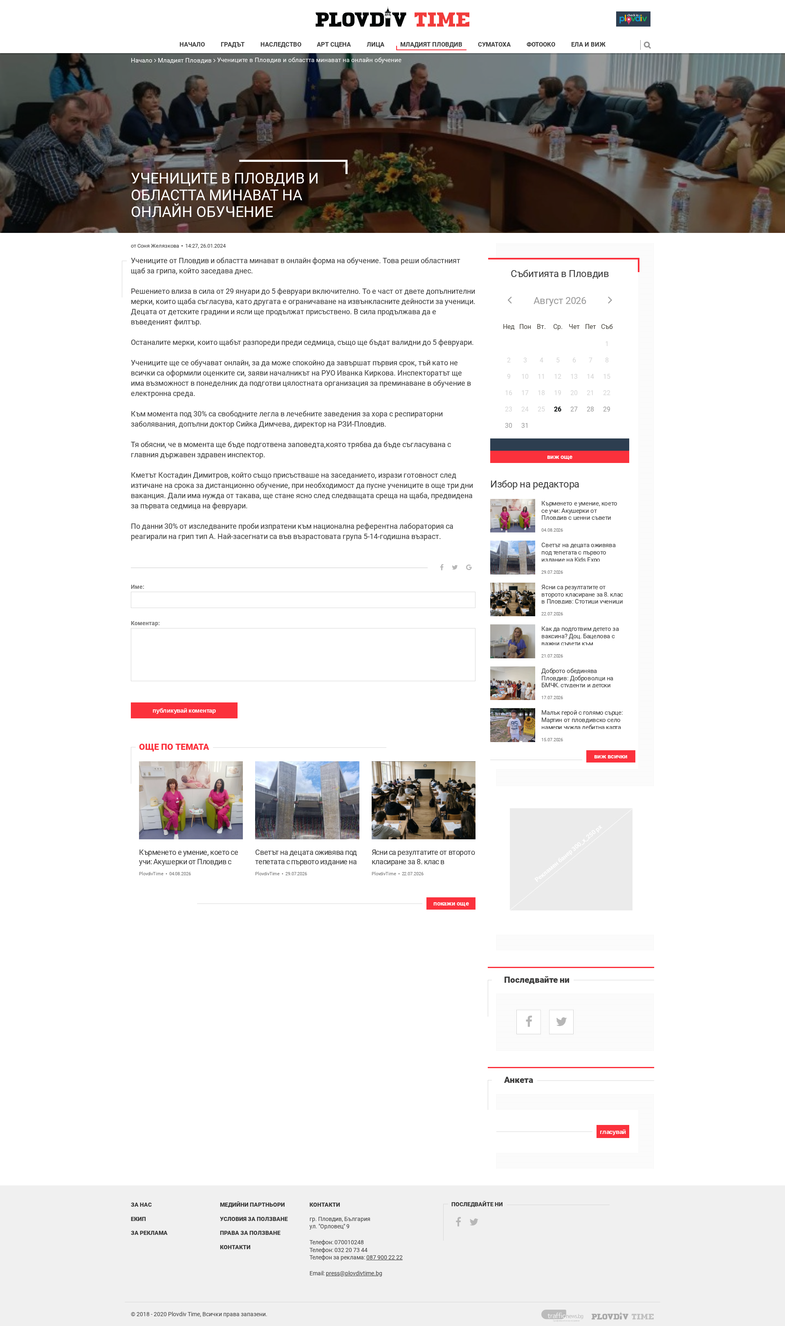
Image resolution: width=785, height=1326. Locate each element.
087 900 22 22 (384, 1257)
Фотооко (541, 45)
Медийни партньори (252, 1204)
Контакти (235, 1247)
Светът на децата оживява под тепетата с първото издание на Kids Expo (306, 857)
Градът (232, 45)
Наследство (280, 45)
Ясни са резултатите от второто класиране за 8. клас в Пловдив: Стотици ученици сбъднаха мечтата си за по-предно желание (423, 857)
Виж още (559, 457)
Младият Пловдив (431, 45)
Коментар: (145, 623)
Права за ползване (250, 1233)
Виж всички (610, 756)
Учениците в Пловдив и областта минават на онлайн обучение (309, 60)
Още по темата (174, 747)
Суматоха (494, 45)
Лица (375, 45)
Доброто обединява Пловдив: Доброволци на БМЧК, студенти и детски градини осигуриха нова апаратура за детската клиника (577, 677)
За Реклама (149, 1233)
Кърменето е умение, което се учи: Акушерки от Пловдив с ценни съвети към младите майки (188, 857)
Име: (137, 587)
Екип (138, 1219)
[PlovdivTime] (565, 1314)
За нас (141, 1204)
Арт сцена (334, 45)
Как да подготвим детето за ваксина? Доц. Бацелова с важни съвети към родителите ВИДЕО (580, 635)
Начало (192, 45)
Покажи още (451, 903)
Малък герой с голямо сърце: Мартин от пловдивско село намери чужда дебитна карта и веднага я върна (582, 719)
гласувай (613, 1131)
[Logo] (392, 17)
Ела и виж (588, 45)
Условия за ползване (254, 1219)
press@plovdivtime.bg (354, 1273)
